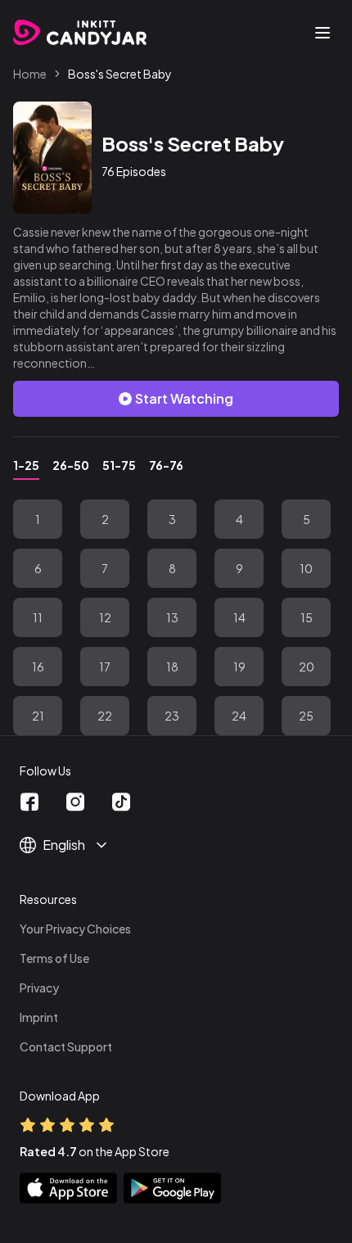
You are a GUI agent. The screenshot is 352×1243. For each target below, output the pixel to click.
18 (172, 666)
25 (306, 715)
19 (239, 666)
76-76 (166, 465)
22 (104, 715)
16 (38, 666)
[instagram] (75, 802)
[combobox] (115, 845)
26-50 (70, 465)
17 (105, 666)
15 (306, 617)
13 (172, 617)
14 (239, 617)
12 (105, 617)
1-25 (26, 465)
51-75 (119, 465)
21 (38, 715)
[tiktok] (121, 802)
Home (30, 73)
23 (172, 715)
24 (239, 715)
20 (306, 666)
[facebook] (29, 802)
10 (306, 568)
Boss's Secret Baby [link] (120, 73)
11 (38, 617)
